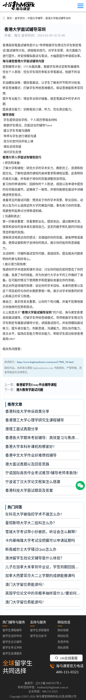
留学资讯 (20, 18)
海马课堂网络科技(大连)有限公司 (56, 696)
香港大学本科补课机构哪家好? (30, 447)
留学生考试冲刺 (12, 647)
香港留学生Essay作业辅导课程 (36, 384)
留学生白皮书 (38, 636)
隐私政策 (63, 647)
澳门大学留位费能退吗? (24, 584)
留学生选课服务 (12, 653)
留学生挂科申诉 (12, 636)
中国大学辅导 (35, 18)
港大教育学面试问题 (29, 389)
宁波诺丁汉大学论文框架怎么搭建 (32, 482)
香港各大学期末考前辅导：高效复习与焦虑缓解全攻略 (43, 438)
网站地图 (63, 630)
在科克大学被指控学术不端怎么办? (33, 514)
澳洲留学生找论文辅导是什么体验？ (34, 558)
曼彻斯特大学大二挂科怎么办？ (31, 523)
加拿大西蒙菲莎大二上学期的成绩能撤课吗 (40, 576)
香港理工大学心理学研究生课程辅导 (34, 420)
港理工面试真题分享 (21, 429)
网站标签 (63, 636)
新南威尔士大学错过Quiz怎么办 (30, 549)
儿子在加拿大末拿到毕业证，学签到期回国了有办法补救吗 (43, 567)
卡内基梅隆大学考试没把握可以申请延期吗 (40, 540)
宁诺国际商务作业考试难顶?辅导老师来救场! (41, 473)
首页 (9, 18)
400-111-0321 (67, 672)
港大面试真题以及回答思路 (27, 464)
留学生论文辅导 (12, 642)
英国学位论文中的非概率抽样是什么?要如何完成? (43, 593)
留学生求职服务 (39, 630)
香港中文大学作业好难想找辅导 (31, 455)
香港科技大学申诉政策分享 (27, 411)
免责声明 (63, 642)
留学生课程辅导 (12, 630)
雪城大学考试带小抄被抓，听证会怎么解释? (41, 532)
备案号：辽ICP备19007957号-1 (43, 683)
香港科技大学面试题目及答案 (29, 490)
